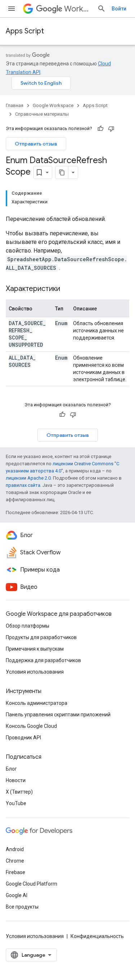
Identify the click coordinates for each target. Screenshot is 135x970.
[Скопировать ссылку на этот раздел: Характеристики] (67, 289)
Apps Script (25, 31)
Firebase (15, 872)
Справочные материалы (42, 114)
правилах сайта (23, 485)
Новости (16, 780)
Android (15, 849)
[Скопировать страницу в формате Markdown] (61, 172)
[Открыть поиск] (101, 8)
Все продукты (22, 907)
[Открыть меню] (11, 8)
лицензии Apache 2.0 (28, 478)
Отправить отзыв (36, 143)
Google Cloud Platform (31, 884)
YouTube (16, 803)
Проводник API (23, 737)
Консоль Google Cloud (31, 726)
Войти (119, 8)
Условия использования (35, 672)
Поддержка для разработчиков (43, 660)
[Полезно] (100, 128)
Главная (14, 105)
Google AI (16, 895)
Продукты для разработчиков (41, 637)
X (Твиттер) (19, 792)
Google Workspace (53, 105)
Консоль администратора (36, 703)
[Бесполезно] (111, 128)
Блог (11, 769)
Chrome (15, 861)
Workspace (77, 9)
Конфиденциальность (97, 936)
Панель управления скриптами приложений (58, 714)
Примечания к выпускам (35, 649)
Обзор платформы (27, 626)
